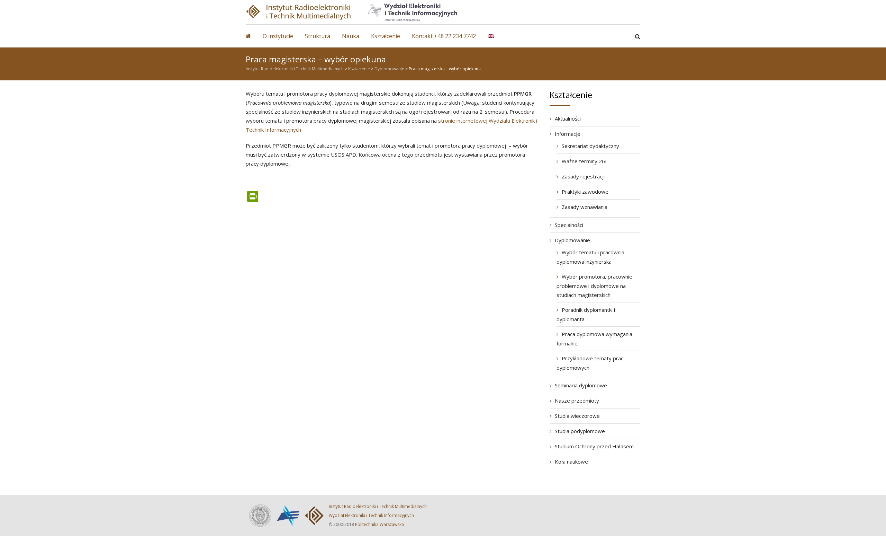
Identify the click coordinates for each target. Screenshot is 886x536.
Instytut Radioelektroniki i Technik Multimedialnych (378, 506)
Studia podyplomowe (580, 431)
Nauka (350, 36)
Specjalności (569, 224)
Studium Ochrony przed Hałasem (594, 446)
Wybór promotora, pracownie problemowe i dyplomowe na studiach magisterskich (594, 285)
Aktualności (568, 118)
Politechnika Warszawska (379, 524)
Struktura (317, 36)
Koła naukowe (571, 461)
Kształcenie (385, 36)
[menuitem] (496, 39)
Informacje (567, 133)
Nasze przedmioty (577, 400)
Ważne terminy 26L (585, 161)
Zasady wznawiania (584, 206)
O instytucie (278, 36)
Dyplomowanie (572, 240)
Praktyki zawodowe (585, 191)
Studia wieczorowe (577, 415)
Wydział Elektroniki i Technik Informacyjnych (371, 515)
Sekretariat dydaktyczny (590, 145)
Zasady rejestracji (583, 176)
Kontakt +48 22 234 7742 (444, 36)
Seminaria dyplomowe (581, 385)
